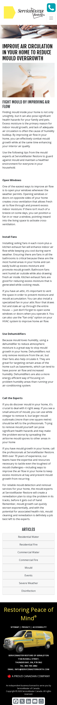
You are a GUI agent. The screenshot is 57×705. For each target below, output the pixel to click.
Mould (28, 567)
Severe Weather (28, 583)
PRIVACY (26, 627)
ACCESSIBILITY (40, 627)
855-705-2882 (31, 666)
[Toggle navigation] (51, 18)
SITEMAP (15, 627)
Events (28, 575)
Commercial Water (28, 552)
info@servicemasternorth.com (32, 669)
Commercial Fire (28, 560)
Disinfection (28, 591)
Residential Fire (28, 544)
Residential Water (28, 537)
